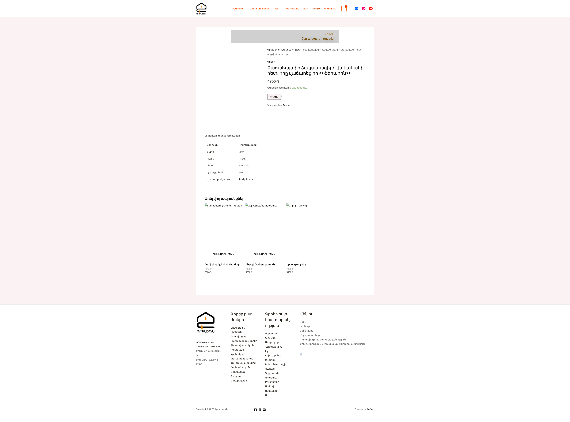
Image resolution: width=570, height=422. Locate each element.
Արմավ (269, 386)
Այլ (266, 395)
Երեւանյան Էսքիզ (276, 364)
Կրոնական (237, 354)
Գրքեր (297, 49)
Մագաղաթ (272, 342)
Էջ (266, 351)
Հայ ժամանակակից (243, 362)
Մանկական (238, 371)
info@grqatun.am (205, 342)
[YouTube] (371, 8)
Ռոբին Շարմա (248, 144)
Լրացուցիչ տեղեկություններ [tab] (222, 135)
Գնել (274, 96)
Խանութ (238, 8)
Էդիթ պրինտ (273, 355)
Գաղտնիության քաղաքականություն (323, 339)
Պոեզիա (236, 376)
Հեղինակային (273, 346)
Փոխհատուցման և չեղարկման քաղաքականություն (332, 343)
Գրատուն (271, 377)
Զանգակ (270, 359)
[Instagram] (363, 8)
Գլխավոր (273, 49)
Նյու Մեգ (270, 337)
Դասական (237, 349)
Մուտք (316, 8)
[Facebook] (356, 8)
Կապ (305, 8)
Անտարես (271, 390)
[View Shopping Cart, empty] (344, 9)
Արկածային (238, 327)
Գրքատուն (272, 373)
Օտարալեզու (239, 380)
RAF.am (370, 409)
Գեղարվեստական (242, 345)
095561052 (202, 346)
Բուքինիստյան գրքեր (244, 340)
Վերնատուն (272, 333)
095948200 (215, 346)
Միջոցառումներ (260, 8)
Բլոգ (277, 8)
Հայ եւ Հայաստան (242, 358)
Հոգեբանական (240, 367)
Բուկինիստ (246, 179)
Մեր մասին (292, 8)
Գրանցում (330, 8)
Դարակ (270, 368)
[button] (351, 8)
